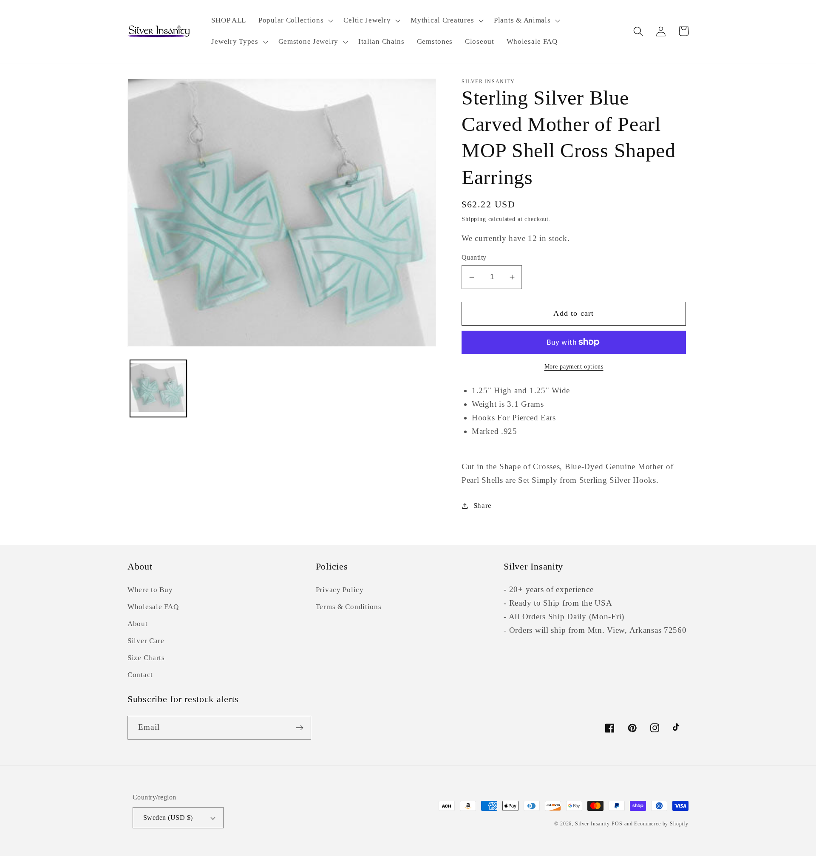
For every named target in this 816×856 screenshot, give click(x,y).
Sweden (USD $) (168, 817)
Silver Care (146, 641)
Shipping (474, 218)
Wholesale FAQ (153, 607)
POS (617, 824)
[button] (294, 20)
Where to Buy (150, 590)
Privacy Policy (340, 590)
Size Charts (146, 658)
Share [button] (482, 506)
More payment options (574, 366)
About (138, 624)
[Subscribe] (299, 728)
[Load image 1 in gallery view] (158, 388)
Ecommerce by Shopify (661, 824)
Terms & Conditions (349, 607)
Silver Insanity (592, 824)
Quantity (474, 257)
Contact (140, 675)
